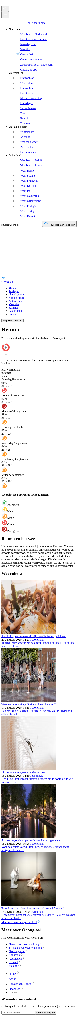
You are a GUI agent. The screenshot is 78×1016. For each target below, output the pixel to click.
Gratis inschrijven (45, 1012)
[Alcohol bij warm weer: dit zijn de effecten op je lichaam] (28, 633)
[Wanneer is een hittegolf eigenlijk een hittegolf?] (28, 701)
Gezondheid (37, 639)
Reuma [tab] (18, 320)
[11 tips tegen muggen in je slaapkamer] (28, 769)
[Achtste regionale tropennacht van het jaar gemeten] (28, 837)
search (5, 224)
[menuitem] (43, 49)
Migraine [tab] (7, 320)
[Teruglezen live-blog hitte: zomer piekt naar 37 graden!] (28, 905)
